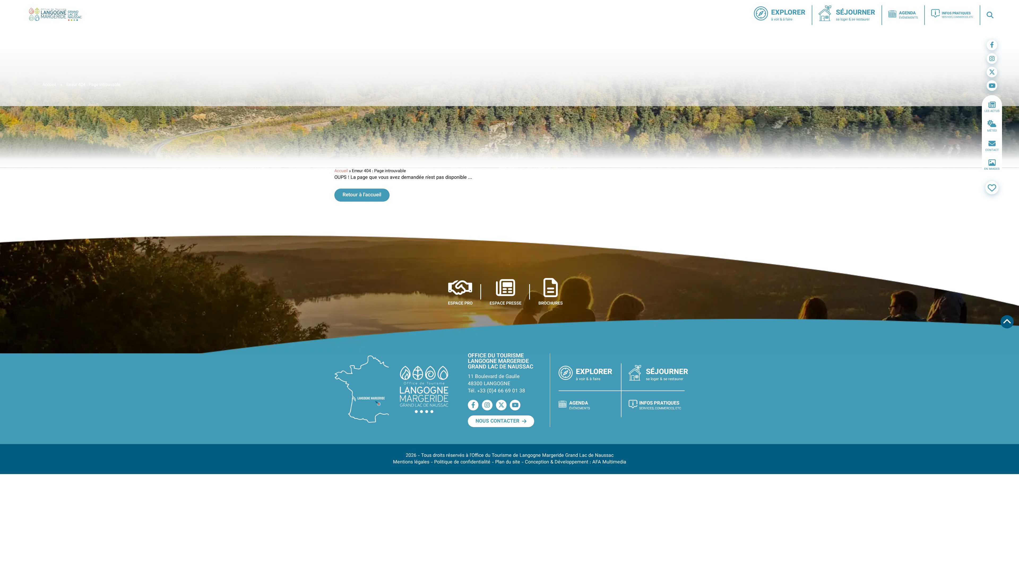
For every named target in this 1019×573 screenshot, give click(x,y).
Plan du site (507, 462)
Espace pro (460, 303)
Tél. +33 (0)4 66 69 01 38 (496, 391)
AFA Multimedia (609, 462)
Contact (992, 150)
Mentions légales (411, 462)
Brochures (550, 303)
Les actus (992, 111)
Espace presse (505, 303)
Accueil (49, 85)
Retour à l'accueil (362, 195)
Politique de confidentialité (462, 462)
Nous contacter (497, 421)
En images (992, 169)
